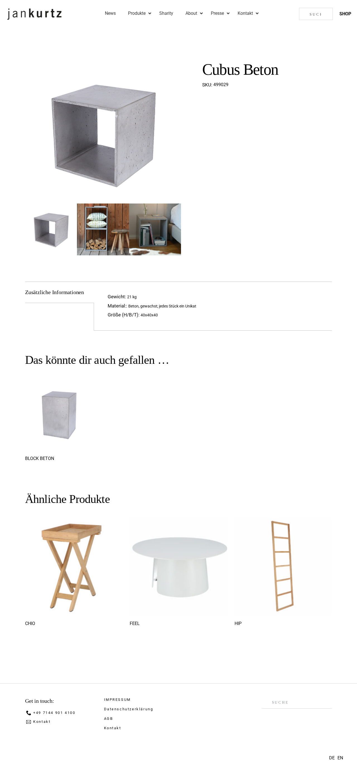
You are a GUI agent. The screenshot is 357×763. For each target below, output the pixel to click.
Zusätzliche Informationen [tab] (54, 292)
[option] (340, 758)
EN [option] (340, 757)
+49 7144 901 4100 (54, 713)
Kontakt (41, 722)
